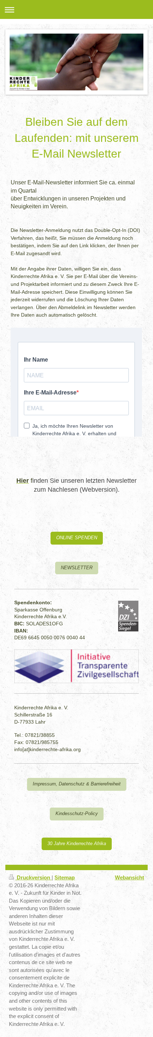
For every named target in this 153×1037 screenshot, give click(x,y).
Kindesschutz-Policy (77, 813)
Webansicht (129, 877)
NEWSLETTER (77, 567)
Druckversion (33, 877)
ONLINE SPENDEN (76, 537)
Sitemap (64, 877)
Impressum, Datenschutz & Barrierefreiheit (77, 784)
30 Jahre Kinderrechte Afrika (76, 843)
